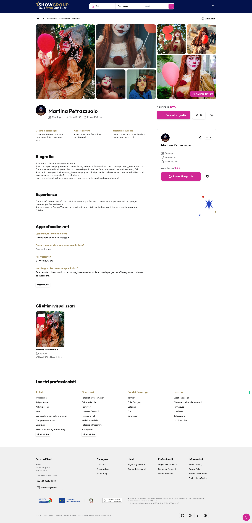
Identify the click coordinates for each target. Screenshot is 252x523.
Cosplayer (169, 153)
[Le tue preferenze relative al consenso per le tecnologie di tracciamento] (249, 392)
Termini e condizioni (198, 473)
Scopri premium (165, 473)
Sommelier (133, 416)
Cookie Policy (195, 469)
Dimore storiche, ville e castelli (188, 402)
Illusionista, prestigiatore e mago (51, 429)
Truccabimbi (41, 397)
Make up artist (88, 416)
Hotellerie (178, 411)
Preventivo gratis (176, 115)
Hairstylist (86, 406)
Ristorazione (179, 416)
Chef (130, 411)
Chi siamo (101, 464)
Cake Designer (134, 402)
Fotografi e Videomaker (93, 397)
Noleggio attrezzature (92, 424)
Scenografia (87, 429)
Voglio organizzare (136, 464)
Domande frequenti (137, 469)
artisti (55, 18)
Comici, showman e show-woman (51, 416)
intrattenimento (64, 18)
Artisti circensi (42, 406)
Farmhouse (179, 406)
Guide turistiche (89, 402)
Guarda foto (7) (204, 93)
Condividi (210, 18)
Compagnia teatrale (45, 420)
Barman (131, 397)
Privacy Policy (195, 464)
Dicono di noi (103, 469)
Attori (38, 411)
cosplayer (75, 18)
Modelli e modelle (90, 420)
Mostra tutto (43, 284)
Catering (132, 406)
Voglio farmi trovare (167, 464)
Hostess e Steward (90, 411)
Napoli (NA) (75, 117)
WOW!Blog (102, 473)
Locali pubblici (180, 420)
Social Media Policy (198, 478)
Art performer (42, 402)
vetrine (49, 18)
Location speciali (181, 397)
